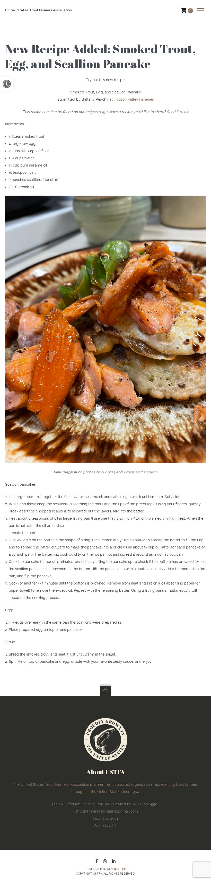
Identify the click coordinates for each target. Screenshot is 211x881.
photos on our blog (99, 472)
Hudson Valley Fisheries (134, 99)
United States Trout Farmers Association (38, 10)
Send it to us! (178, 112)
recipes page (96, 112)
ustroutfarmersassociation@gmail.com (105, 811)
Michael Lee (116, 869)
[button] (6, 84)
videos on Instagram (140, 472)
